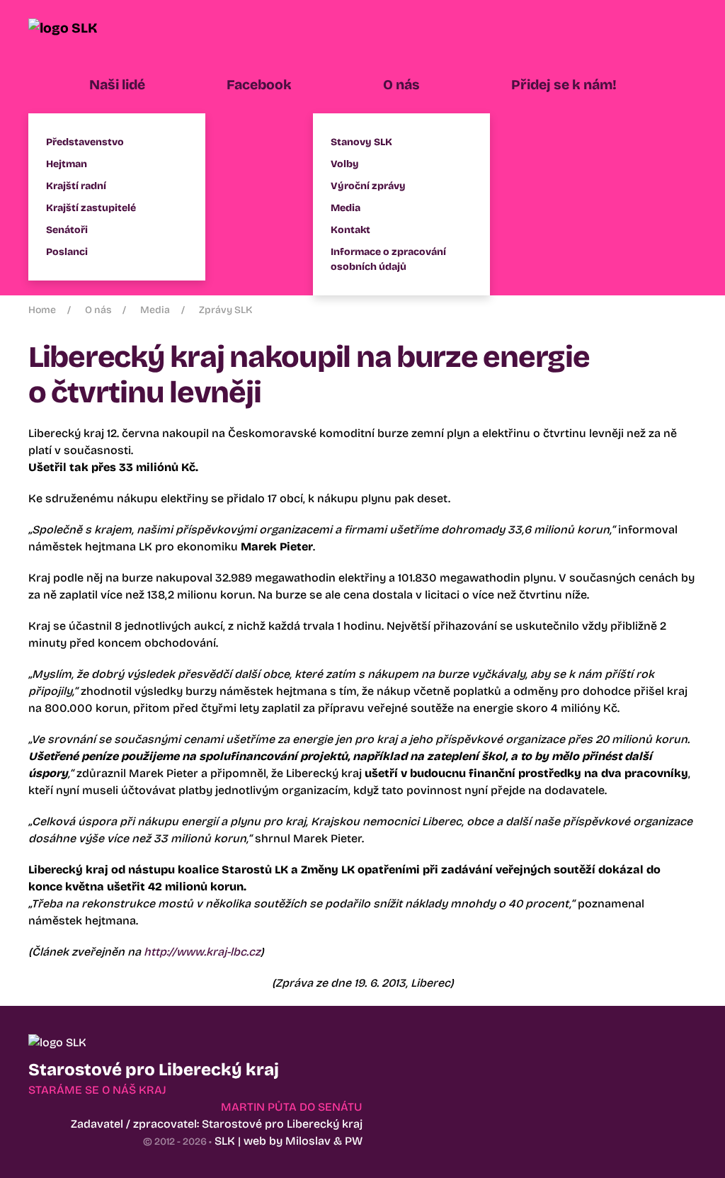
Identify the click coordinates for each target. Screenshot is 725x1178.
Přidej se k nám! (564, 85)
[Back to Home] (81, 28)
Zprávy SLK (225, 310)
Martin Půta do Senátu (291, 1107)
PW (353, 1141)
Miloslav (308, 1141)
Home (42, 310)
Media (155, 310)
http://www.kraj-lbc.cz (202, 951)
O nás (98, 310)
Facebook (259, 85)
